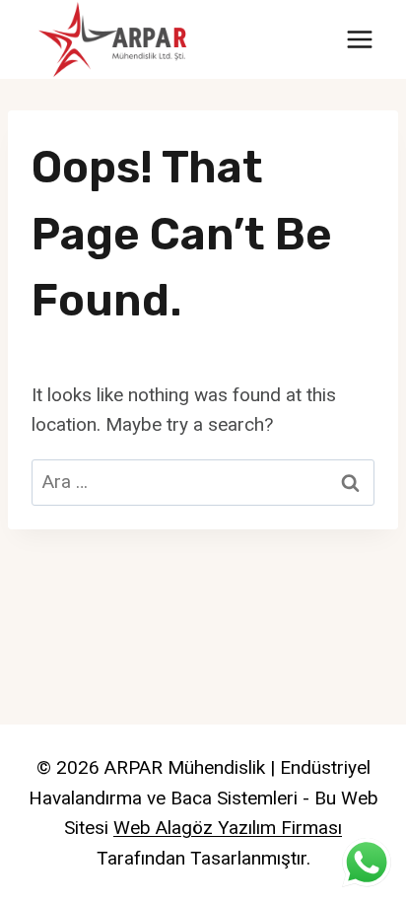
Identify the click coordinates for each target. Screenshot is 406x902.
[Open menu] (359, 39)
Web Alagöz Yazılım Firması (227, 827)
